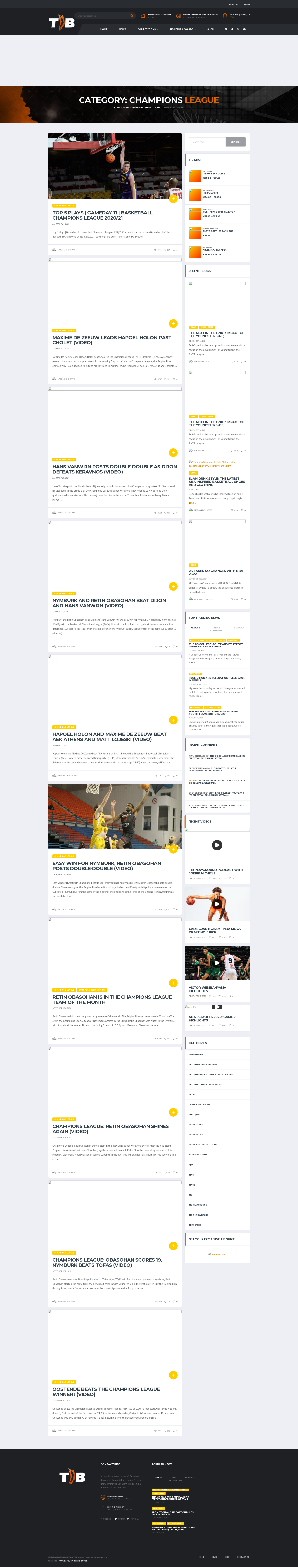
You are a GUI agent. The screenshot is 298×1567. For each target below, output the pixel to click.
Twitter (121, 1519)
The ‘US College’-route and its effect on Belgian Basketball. (216, 645)
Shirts (206, 229)
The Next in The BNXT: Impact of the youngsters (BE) (216, 423)
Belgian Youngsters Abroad (205, 1084)
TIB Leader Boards (181, 29)
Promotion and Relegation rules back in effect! (217, 679)
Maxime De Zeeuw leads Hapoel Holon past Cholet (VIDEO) (111, 340)
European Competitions (203, 1144)
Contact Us (243, 1557)
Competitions (147, 29)
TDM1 (192, 1175)
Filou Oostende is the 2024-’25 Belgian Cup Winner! (213, 769)
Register (233, 4)
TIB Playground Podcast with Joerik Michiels (216, 871)
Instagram (135, 1519)
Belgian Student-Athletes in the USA (211, 1074)
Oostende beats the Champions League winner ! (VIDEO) (106, 1391)
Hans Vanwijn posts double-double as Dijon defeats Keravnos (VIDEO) (114, 469)
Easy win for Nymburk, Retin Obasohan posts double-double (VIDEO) (106, 865)
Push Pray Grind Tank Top (219, 212)
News (122, 29)
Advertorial (196, 1054)
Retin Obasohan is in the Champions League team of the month (112, 999)
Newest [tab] (195, 628)
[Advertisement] (149, 60)
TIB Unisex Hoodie (214, 173)
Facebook (107, 1519)
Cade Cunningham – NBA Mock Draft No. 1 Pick (215, 930)
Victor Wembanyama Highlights (207, 989)
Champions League (199, 1104)
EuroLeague (196, 1134)
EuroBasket (196, 1124)
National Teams (198, 1154)
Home (103, 29)
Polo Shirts (208, 190)
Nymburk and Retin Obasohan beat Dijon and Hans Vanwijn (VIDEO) (109, 602)
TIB (190, 1195)
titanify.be (153, 17)
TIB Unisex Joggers (214, 250)
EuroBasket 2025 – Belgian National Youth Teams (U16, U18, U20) (214, 713)
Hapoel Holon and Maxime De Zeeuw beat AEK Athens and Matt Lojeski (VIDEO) (109, 736)
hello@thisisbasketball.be (195, 17)
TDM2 (192, 1185)
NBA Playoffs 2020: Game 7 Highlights (212, 1018)
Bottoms (207, 171)
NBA (191, 1165)
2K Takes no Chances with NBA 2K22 (216, 572)
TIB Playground (198, 1205)
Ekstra (193, 780)
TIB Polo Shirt (212, 193)
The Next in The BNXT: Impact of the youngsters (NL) (216, 334)
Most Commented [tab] (217, 629)
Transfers (195, 1225)
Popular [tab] (239, 628)
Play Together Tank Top (218, 231)
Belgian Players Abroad (203, 1064)
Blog (192, 1094)
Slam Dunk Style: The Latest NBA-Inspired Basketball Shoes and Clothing (217, 482)
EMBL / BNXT (195, 1114)
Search (236, 141)
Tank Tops (208, 209)
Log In (247, 4)
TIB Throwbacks (198, 1215)
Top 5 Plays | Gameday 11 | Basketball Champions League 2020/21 (102, 215)
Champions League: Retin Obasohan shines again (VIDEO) (110, 1128)
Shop (210, 29)
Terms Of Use (80, 1561)
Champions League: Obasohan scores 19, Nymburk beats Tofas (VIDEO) (107, 1262)
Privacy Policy (65, 1561)
